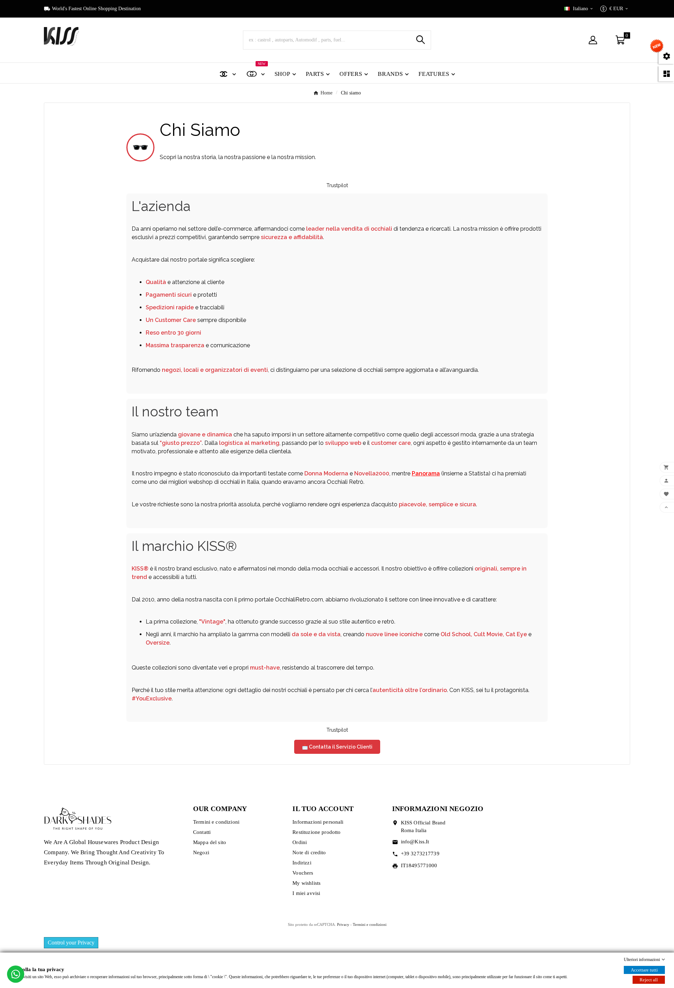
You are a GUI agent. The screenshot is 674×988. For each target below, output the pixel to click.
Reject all (649, 979)
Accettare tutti (644, 970)
